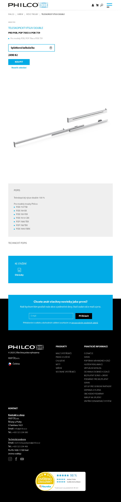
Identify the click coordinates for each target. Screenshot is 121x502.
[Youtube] (22, 460)
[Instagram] (10, 460)
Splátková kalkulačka (23, 48)
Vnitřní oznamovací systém (97, 401)
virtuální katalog (93, 368)
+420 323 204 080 (20, 432)
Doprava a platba (92, 390)
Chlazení (60, 361)
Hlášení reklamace (93, 364)
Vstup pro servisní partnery (98, 386)
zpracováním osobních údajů (84, 323)
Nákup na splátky (92, 398)
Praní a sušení (63, 357)
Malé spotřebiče (64, 353)
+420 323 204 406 (20, 447)
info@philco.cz (20, 429)
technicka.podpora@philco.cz (27, 443)
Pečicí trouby (32, 14)
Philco (11, 14)
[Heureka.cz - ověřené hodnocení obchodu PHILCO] (60, 481)
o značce (88, 353)
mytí (58, 364)
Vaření (20, 14)
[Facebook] (16, 460)
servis (87, 357)
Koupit (19, 62)
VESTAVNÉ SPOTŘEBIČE (66, 372)
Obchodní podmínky (94, 394)
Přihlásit (84, 316)
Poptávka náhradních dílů (97, 361)
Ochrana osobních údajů (96, 372)
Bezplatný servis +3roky (96, 376)
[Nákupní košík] (97, 5)
